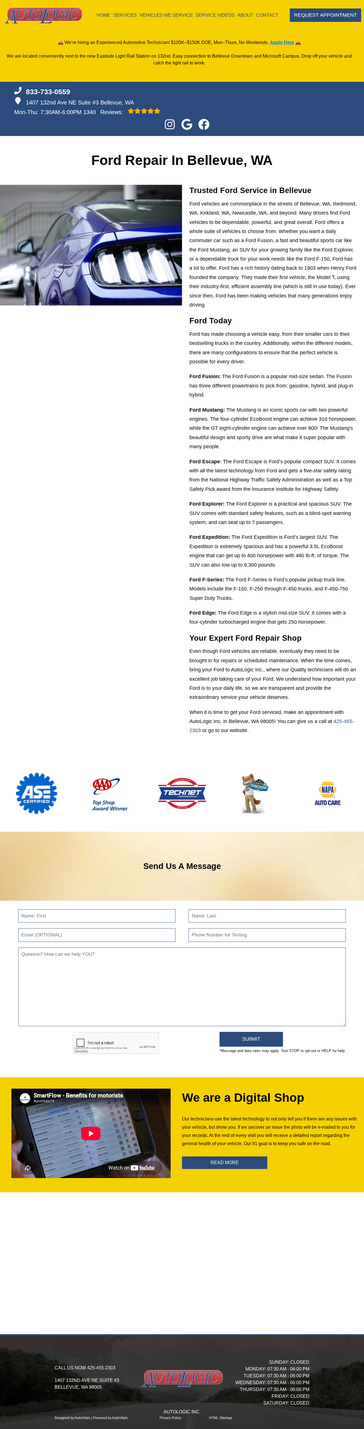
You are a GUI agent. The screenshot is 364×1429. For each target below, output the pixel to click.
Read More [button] (225, 1162)
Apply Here (282, 42)
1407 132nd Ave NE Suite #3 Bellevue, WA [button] (80, 102)
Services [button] (125, 15)
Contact (267, 15)
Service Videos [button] (215, 15)
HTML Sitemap (220, 1418)
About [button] (245, 15)
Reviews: (104, 112)
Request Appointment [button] (325, 15)
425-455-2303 (101, 1367)
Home (103, 15)
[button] (169, 124)
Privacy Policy (170, 1418)
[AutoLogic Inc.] (43, 15)
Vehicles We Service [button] (166, 15)
